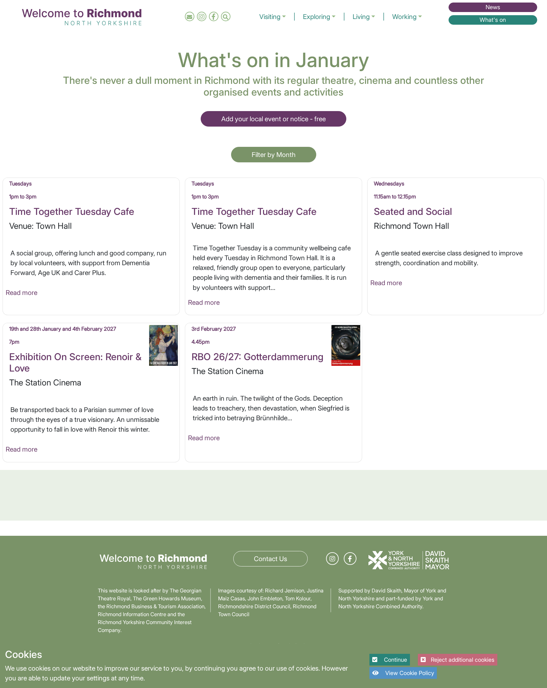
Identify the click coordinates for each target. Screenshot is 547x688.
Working (404, 17)
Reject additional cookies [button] (462, 659)
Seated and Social (413, 211)
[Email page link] (189, 17)
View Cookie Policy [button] (409, 673)
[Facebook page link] (213, 17)
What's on (493, 19)
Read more (21, 293)
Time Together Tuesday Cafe (71, 211)
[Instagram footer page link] (332, 559)
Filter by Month (274, 155)
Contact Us (270, 559)
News (493, 6)
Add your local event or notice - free (273, 119)
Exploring (316, 17)
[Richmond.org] (81, 16)
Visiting (269, 17)
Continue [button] (394, 659)
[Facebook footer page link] (350, 559)
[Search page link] (225, 17)
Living (361, 17)
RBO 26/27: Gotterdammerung (258, 356)
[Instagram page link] (201, 17)
